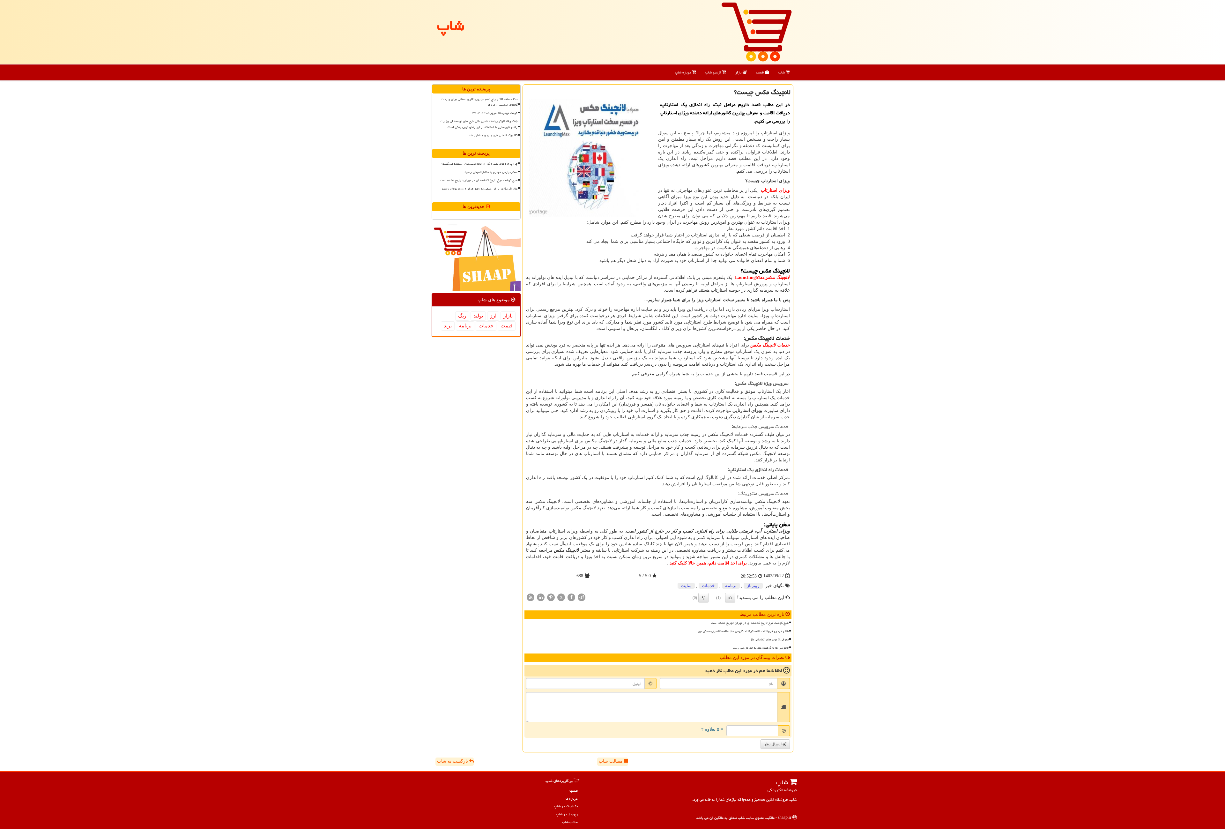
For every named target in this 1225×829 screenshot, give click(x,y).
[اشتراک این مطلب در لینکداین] (540, 596)
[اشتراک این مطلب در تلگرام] (581, 596)
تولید (478, 315)
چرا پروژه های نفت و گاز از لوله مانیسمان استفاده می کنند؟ (479, 164)
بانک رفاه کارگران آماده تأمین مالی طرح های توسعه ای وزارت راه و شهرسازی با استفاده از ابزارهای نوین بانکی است (479, 124)
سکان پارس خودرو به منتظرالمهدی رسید (490, 172)
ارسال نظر (773, 744)
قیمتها (573, 790)
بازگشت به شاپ (453, 761)
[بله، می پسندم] (730, 597)
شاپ (782, 72)
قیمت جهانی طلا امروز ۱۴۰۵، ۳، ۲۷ (494, 113)
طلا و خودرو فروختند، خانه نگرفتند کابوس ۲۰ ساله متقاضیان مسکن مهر (743, 631)
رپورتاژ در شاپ (567, 814)
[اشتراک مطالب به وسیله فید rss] (530, 596)
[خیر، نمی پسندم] (703, 597)
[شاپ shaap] (756, 31)
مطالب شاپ (611, 761)
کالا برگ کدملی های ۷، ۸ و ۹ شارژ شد (493, 135)
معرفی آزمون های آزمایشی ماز (769, 639)
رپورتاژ (753, 585)
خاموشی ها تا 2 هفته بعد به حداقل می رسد (761, 648)
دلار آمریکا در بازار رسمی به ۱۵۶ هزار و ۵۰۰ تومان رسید (479, 188)
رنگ (462, 315)
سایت (686, 585)
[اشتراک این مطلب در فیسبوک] (571, 596)
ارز (493, 315)
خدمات (708, 585)
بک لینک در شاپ (566, 806)
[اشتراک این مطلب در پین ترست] (550, 596)
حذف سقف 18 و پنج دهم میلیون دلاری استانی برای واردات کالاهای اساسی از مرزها (479, 102)
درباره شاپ (683, 72)
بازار (738, 72)
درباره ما (572, 798)
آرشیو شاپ (713, 72)
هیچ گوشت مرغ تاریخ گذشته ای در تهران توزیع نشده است (750, 623)
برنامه (731, 585)
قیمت (760, 72)
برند (448, 325)
